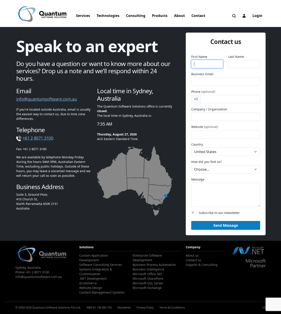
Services (83, 15)
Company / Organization (209, 109)
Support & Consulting (202, 265)
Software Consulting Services (100, 265)
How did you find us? (206, 162)
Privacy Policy (145, 307)
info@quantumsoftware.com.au (46, 99)
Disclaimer (124, 307)
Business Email (202, 74)
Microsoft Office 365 (147, 274)
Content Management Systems (101, 292)
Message (197, 179)
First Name (199, 57)
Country (197, 144)
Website (204, 127)
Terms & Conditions (172, 307)
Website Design (90, 288)
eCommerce (88, 283)
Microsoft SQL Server (148, 283)
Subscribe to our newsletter (219, 213)
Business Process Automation (154, 265)
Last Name (236, 57)
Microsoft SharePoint (148, 278)
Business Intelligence (148, 269)
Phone (203, 91)
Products (160, 15)
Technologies (108, 15)
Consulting (135, 15)
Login (257, 15)
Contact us (193, 260)
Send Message (225, 225)
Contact (198, 15)
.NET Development (92, 278)
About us (192, 255)
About (179, 15)
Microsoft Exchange (147, 288)
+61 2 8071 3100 (38, 138)
